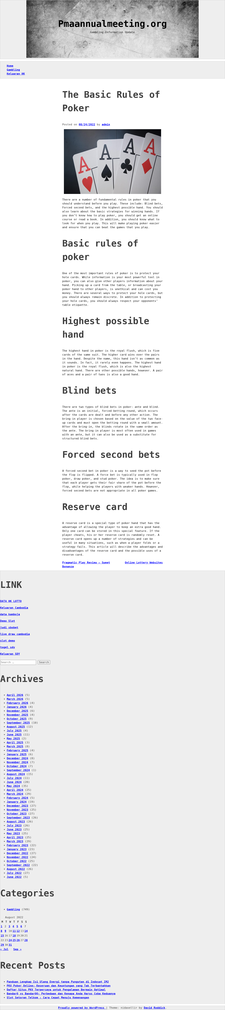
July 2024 (14, 778)
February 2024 (17, 797)
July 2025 (14, 730)
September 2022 (18, 865)
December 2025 (17, 710)
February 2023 (17, 845)
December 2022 (17, 853)
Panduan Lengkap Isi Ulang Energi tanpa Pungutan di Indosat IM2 (58, 981)
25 (14, 940)
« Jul (4, 949)
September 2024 (18, 770)
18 (14, 935)
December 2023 (17, 805)
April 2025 (15, 742)
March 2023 (15, 841)
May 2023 (13, 833)
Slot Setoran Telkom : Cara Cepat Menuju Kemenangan (48, 997)
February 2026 (17, 703)
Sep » (17, 949)
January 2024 (17, 801)
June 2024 (14, 782)
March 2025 (15, 746)
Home (10, 65)
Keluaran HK (16, 73)
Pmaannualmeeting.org (112, 23)
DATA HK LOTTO (11, 601)
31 (10, 944)
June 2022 (14, 877)
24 (10, 940)
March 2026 (15, 699)
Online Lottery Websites (144, 562)
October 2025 (17, 718)
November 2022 (17, 857)
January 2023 (17, 849)
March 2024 (15, 793)
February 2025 (17, 750)
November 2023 (17, 809)
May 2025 (13, 738)
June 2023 (14, 829)
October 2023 (17, 813)
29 (2, 944)
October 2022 (17, 861)
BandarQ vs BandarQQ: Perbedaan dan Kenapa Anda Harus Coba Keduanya (61, 993)
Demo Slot (7, 620)
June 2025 (14, 734)
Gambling (13, 69)
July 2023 (14, 825)
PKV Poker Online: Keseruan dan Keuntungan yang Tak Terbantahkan (59, 985)
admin (106, 124)
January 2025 (17, 754)
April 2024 (15, 790)
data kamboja (10, 614)
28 (26, 940)
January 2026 (17, 706)
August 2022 (16, 869)
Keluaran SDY (10, 653)
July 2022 (14, 873)
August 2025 (16, 726)
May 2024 (13, 786)
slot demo (7, 640)
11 (14, 931)
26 (18, 940)
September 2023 (18, 817)
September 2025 (18, 722)
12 (18, 931)
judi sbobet (9, 627)
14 (26, 931)
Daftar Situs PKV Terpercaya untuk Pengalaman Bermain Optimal (56, 989)
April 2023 (15, 837)
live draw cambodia (15, 634)
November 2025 (17, 714)
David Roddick (154, 1007)
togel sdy (7, 647)
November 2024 (17, 762)
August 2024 (16, 774)
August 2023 (16, 821)
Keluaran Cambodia (14, 607)
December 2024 (17, 758)
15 (2, 935)
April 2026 (15, 695)
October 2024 (17, 766)
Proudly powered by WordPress (82, 1007)
